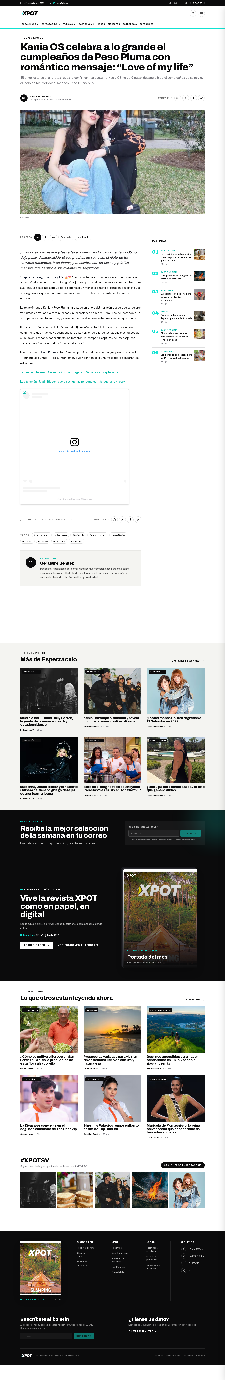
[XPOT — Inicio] (30, 13)
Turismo (68, 24)
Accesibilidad (118, 1272)
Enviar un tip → (142, 1331)
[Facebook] (180, 3)
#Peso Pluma (59, 541)
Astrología (130, 24)
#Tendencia (76, 541)
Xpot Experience (120, 1253)
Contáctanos (119, 1266)
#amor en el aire (42, 535)
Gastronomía (86, 24)
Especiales (146, 24)
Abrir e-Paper (34, 945)
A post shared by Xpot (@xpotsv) (74, 499)
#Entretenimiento (97, 535)
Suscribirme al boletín (144, 827)
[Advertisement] (112, 618)
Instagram (196, 1256)
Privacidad (189, 1355)
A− (37, 237)
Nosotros (117, 1247)
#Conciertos (61, 535)
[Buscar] (193, 13)
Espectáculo (49, 24)
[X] (186, 3)
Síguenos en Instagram (184, 1165)
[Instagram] (175, 3)
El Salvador (29, 24)
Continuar (190, 833)
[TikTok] (170, 3)
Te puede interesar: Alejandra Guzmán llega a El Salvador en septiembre (69, 372)
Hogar (101, 24)
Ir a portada (192, 1000)
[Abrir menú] (201, 13)
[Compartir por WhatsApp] (177, 98)
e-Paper (197, 3)
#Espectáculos (118, 535)
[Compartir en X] (185, 98)
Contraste (66, 237)
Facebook (195, 1248)
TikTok (193, 1263)
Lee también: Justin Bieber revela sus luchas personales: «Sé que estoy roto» (72, 381)
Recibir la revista (86, 1247)
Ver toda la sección (186, 661)
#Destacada (78, 535)
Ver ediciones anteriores (78, 945)
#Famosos (27, 541)
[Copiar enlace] (201, 98)
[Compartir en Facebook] (193, 98)
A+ (53, 237)
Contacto (200, 1355)
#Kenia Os (43, 541)
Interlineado (83, 237)
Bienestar (114, 24)
